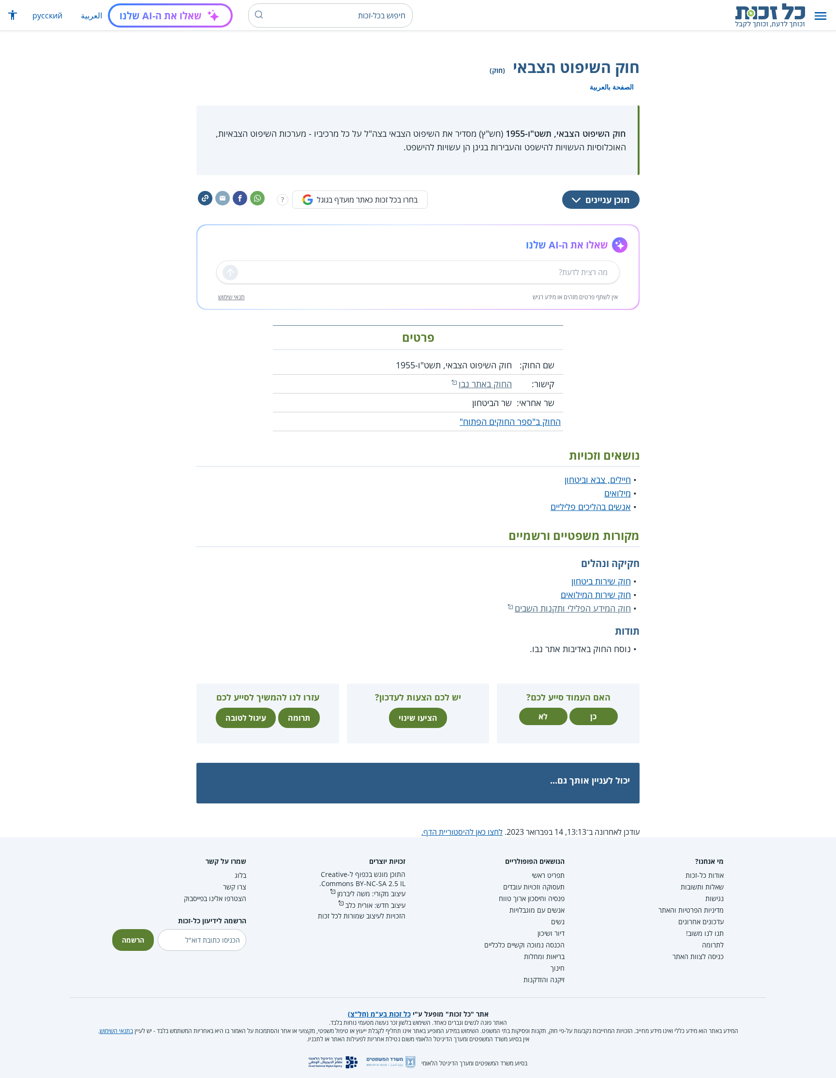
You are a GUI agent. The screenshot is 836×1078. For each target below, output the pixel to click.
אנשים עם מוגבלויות (537, 910)
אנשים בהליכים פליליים (591, 506)
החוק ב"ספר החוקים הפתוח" (510, 421)
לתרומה (713, 944)
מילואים (617, 493)
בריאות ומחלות (544, 956)
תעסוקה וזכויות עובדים (534, 886)
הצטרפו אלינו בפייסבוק (215, 898)
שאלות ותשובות (702, 886)
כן (593, 716)
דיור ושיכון (551, 933)
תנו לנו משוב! (705, 933)
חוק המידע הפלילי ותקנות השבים (573, 608)
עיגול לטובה (245, 718)
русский (47, 15)
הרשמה (133, 940)
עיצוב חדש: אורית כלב (375, 905)
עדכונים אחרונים (701, 921)
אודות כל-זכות (705, 875)
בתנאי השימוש (116, 1031)
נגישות (714, 898)
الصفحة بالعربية (612, 86)
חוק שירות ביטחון (601, 581)
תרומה (299, 718)
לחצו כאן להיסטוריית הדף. (462, 832)
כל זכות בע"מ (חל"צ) (379, 1014)
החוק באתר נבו (485, 384)
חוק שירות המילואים (596, 594)
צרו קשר (234, 886)
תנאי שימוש (231, 297)
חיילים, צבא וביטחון (598, 479)
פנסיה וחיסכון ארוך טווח (532, 898)
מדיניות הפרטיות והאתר (691, 910)
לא (543, 716)
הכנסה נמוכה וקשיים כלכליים (524, 944)
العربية (91, 15)
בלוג (240, 875)
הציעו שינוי (418, 718)
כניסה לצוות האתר (698, 956)
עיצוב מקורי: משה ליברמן (371, 893)
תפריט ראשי (548, 875)
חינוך (558, 968)
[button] (820, 15)
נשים (558, 921)
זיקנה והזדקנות (544, 979)
